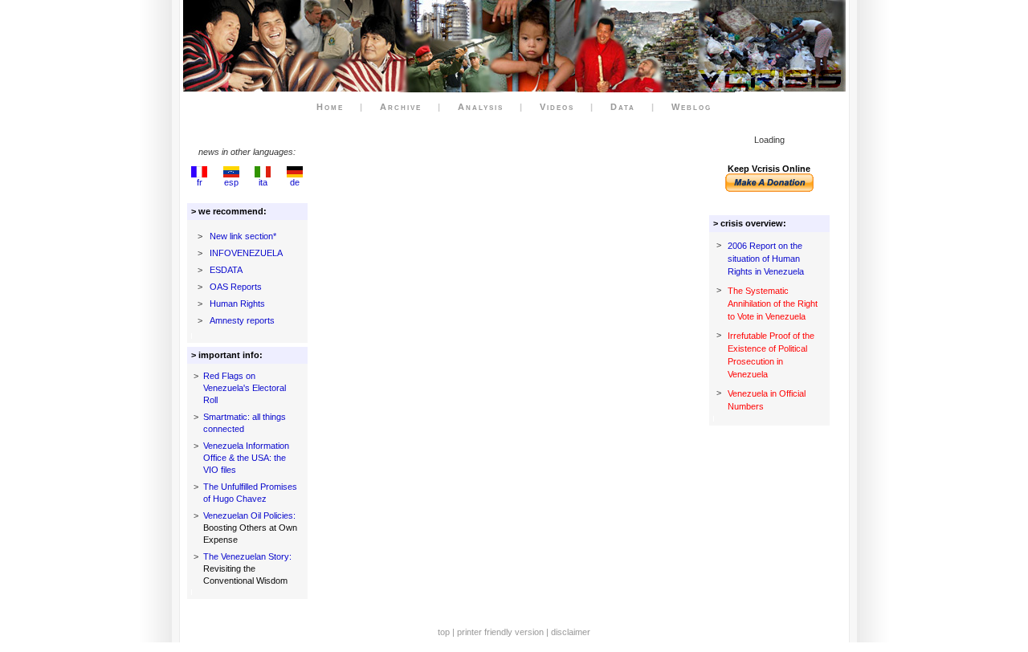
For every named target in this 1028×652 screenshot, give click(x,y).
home (330, 107)
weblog (691, 107)
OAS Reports (236, 286)
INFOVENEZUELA (246, 253)
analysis (481, 107)
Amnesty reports (242, 320)
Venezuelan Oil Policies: (249, 515)
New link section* (243, 236)
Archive (401, 107)
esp (231, 182)
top (444, 632)
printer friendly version (500, 632)
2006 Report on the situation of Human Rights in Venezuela (766, 258)
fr (199, 182)
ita (263, 182)
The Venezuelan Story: (247, 556)
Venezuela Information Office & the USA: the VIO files (246, 458)
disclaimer (570, 632)
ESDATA (226, 270)
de (295, 182)
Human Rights (237, 303)
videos (557, 107)
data (622, 107)
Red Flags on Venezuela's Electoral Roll (244, 388)
